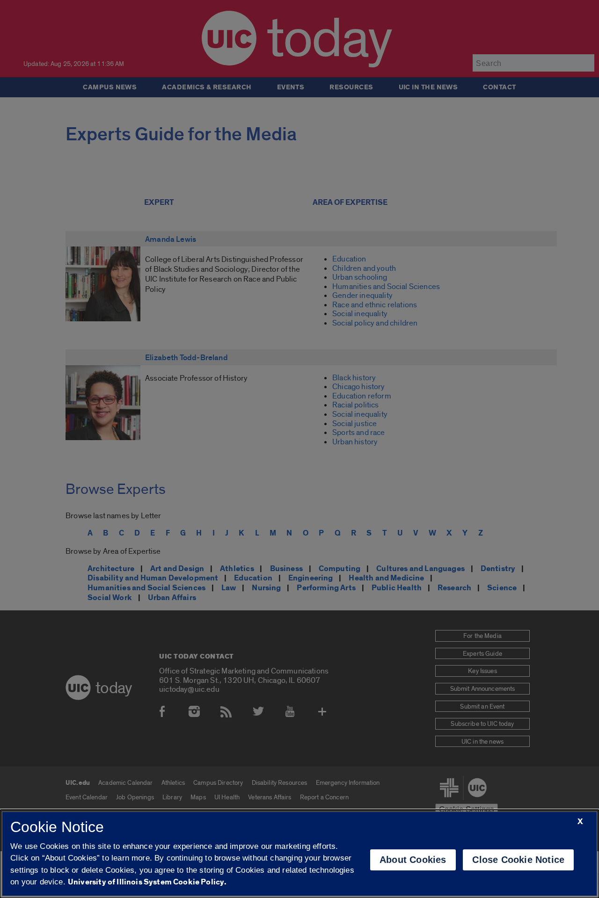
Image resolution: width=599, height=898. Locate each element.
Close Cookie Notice (518, 860)
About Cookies (413, 860)
